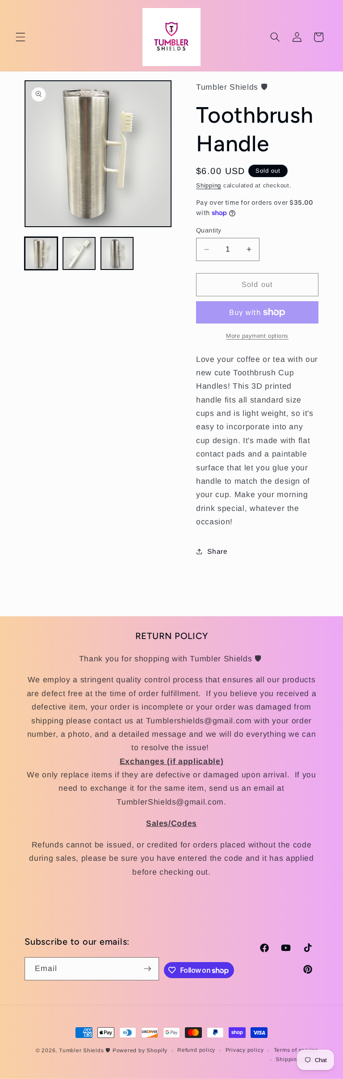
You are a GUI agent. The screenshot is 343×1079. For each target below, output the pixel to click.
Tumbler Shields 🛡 (84, 1050)
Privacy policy (245, 1050)
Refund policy (196, 1050)
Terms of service (296, 1050)
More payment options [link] (257, 335)
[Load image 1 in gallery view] (41, 253)
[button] (20, 37)
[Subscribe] (147, 968)
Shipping (208, 185)
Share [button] (217, 551)
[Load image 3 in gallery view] (117, 253)
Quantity (209, 230)
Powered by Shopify (140, 1050)
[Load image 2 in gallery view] (79, 253)
